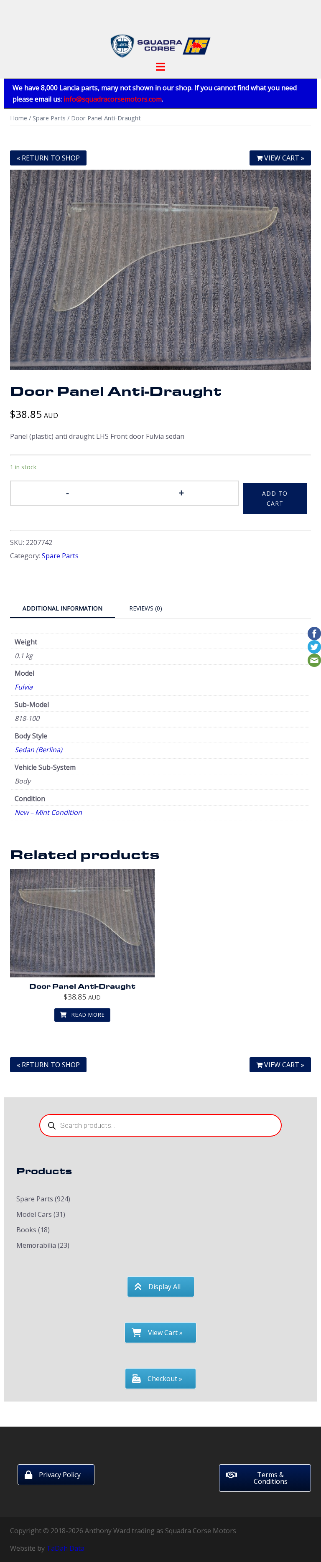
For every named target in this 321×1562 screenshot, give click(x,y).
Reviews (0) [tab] (145, 608)
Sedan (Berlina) (38, 749)
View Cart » (283, 158)
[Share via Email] (314, 659)
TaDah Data (65, 1548)
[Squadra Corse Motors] (160, 32)
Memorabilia (36, 1245)
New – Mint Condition (48, 812)
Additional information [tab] (62, 608)
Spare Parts (49, 118)
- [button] (67, 492)
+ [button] (181, 492)
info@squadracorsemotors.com (113, 99)
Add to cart (275, 498)
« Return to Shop (48, 158)
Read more (87, 1014)
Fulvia (24, 687)
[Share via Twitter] (314, 646)
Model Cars (34, 1214)
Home (18, 118)
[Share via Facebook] (314, 632)
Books (26, 1229)
